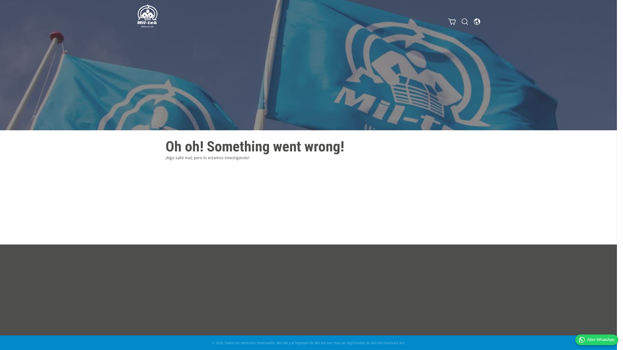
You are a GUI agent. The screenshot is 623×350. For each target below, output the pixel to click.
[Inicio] (147, 16)
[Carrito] (452, 21)
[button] (596, 339)
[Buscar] (465, 21)
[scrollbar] (620, 175)
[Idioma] (477, 21)
